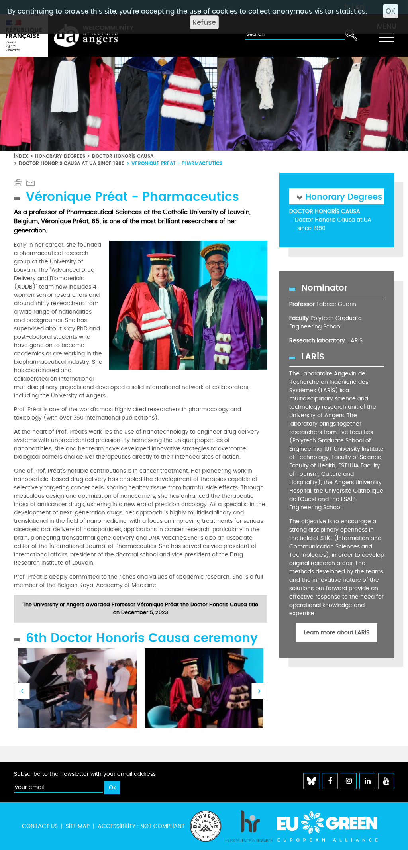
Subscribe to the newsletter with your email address (85, 774)
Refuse (204, 22)
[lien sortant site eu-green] (334, 826)
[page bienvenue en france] (206, 826)
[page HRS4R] (249, 826)
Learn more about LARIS (336, 632)
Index (21, 156)
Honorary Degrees (60, 156)
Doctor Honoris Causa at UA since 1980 (72, 163)
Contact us (40, 826)
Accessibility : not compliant (141, 826)
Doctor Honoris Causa (122, 156)
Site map (78, 826)
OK (391, 11)
